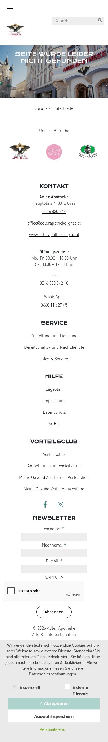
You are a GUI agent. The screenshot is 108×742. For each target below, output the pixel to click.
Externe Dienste (80, 688)
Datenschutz (54, 412)
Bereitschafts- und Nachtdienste (54, 347)
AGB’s (54, 423)
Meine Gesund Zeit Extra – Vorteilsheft (54, 477)
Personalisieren (53, 729)
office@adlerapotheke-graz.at (54, 223)
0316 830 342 (54, 211)
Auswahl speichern (54, 716)
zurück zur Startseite (54, 108)
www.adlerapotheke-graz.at (54, 234)
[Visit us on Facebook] (45, 505)
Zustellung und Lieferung (54, 335)
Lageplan (54, 389)
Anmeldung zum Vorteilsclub (54, 465)
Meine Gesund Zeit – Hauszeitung (54, 488)
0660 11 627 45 (54, 305)
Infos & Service (54, 358)
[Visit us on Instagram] (60, 505)
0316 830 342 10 (54, 283)
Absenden (54, 611)
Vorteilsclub (54, 454)
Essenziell (30, 687)
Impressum (54, 400)
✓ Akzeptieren (54, 703)
